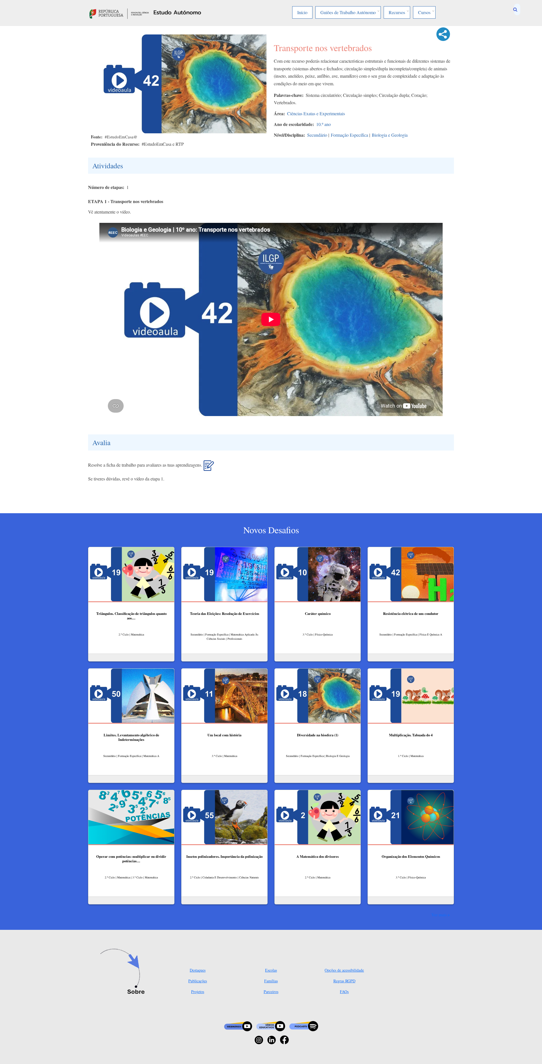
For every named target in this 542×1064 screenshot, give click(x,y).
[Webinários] (238, 1025)
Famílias (271, 981)
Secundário (317, 135)
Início (302, 12)
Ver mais (439, 914)
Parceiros (271, 991)
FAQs (344, 991)
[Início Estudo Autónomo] (119, 13)
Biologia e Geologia (390, 135)
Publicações (197, 981)
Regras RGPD (344, 981)
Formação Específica (349, 135)
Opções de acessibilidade (344, 970)
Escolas (271, 970)
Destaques (198, 970)
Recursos (397, 12)
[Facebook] (284, 1039)
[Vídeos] (270, 1025)
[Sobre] (124, 971)
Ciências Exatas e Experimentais (316, 113)
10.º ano (323, 124)
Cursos (424, 12)
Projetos (197, 991)
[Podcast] (303, 1025)
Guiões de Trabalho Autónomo (348, 12)
